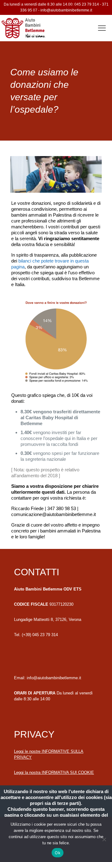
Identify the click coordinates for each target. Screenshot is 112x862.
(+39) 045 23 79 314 (40, 634)
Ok (57, 852)
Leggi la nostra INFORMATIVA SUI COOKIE (54, 772)
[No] (104, 839)
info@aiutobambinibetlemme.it (66, 10)
